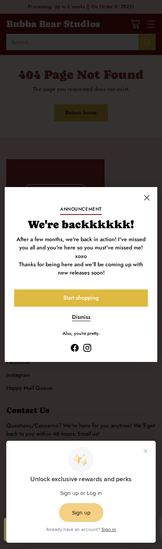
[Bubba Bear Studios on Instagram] (87, 349)
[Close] (146, 197)
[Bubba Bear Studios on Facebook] (74, 349)
